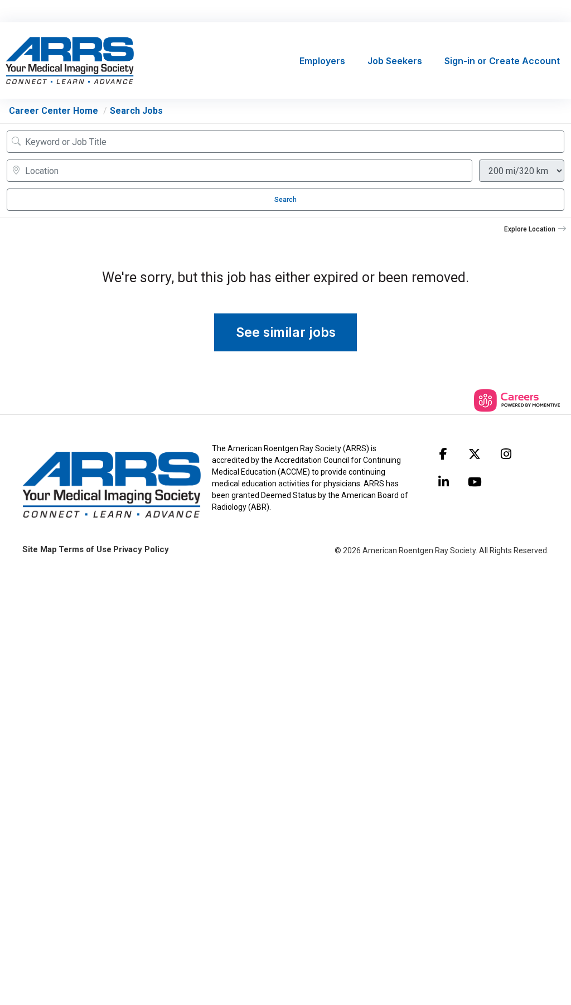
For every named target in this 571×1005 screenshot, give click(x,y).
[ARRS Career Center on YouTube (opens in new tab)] (474, 482)
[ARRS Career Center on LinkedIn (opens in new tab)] (443, 482)
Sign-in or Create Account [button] (502, 60)
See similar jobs (286, 332)
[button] (535, 229)
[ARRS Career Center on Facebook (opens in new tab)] (443, 454)
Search (285, 200)
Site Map (39, 549)
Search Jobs (136, 110)
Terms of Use (85, 549)
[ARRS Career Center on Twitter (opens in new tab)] (474, 454)
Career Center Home (53, 110)
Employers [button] (322, 60)
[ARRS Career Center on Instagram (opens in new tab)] (506, 454)
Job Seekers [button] (394, 60)
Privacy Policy (141, 549)
